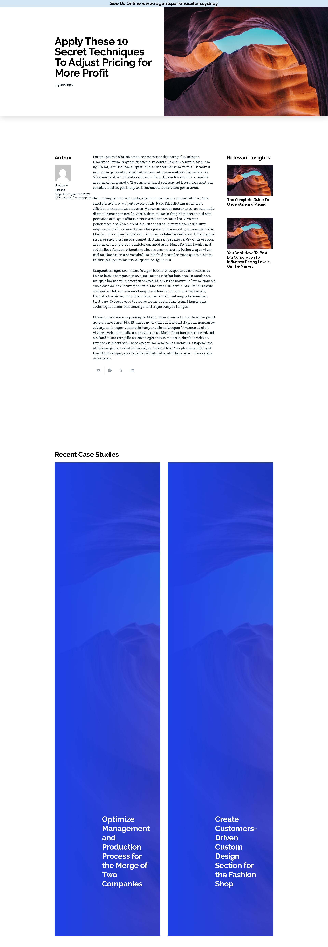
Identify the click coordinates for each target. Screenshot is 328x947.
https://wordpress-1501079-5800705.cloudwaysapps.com (74, 195)
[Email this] (98, 370)
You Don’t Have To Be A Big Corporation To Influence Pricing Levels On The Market (248, 260)
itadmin (61, 185)
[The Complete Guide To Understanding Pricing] (250, 180)
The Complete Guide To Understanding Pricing (248, 201)
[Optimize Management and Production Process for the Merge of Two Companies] (107, 699)
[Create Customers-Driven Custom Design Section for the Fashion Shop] (220, 699)
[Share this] (109, 370)
